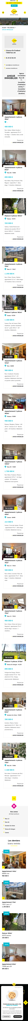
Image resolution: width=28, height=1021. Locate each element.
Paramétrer (6, 1016)
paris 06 (7, 822)
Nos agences (11, 27)
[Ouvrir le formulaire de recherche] (25, 12)
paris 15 (7, 818)
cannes (7, 832)
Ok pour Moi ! (17, 1016)
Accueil (4, 27)
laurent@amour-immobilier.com (12, 65)
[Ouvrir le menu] (3, 12)
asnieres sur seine (10, 825)
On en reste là (18, 987)
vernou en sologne (10, 829)
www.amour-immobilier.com (11, 68)
